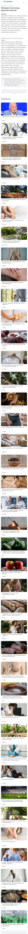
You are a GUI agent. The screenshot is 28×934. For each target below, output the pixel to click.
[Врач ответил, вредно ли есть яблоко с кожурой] (14, 568)
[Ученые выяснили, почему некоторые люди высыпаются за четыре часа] (14, 878)
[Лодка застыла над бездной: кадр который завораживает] (14, 920)
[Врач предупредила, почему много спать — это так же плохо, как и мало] (14, 361)
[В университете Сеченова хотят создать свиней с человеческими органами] (14, 609)
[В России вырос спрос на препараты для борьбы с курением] (14, 858)
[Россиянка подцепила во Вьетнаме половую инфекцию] (14, 298)
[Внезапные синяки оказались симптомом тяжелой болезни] (14, 278)
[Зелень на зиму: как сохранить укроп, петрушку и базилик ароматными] (14, 236)
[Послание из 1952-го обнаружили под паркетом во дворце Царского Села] (14, 153)
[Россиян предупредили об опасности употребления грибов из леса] (14, 899)
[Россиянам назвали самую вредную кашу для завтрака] (14, 340)
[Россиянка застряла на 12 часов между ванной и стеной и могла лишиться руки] (14, 754)
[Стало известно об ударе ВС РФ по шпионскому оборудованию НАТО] (14, 526)
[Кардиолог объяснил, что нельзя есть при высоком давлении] (14, 402)
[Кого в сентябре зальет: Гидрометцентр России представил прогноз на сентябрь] (14, 796)
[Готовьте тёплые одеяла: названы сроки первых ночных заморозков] (14, 381)
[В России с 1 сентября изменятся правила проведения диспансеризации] (14, 506)
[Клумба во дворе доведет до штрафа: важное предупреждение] (14, 816)
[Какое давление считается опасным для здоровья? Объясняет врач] (14, 133)
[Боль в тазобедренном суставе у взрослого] (14, 423)
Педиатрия (11, 5)
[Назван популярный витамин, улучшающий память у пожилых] (14, 733)
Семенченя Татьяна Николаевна (14, 38)
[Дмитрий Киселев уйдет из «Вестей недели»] (14, 112)
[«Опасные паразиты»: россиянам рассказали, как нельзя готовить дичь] (14, 651)
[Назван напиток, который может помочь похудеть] (14, 630)
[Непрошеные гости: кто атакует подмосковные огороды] (14, 588)
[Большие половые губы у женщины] (14, 174)
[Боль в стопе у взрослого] (14, 837)
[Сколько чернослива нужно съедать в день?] (14, 464)
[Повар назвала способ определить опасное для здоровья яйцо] (14, 319)
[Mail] (4, 1)
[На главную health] (8, 1)
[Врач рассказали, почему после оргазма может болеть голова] (14, 485)
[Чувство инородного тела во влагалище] (14, 443)
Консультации (4, 5)
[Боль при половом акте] (14, 775)
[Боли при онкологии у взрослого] (14, 713)
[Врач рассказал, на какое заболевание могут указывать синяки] (14, 257)
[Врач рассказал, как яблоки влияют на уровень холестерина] (14, 195)
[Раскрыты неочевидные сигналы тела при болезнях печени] (14, 216)
